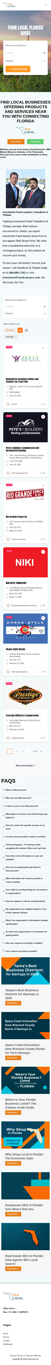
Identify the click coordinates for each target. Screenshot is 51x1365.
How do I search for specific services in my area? (25, 827)
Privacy (13, 1355)
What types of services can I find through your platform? (27, 816)
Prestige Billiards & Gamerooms (22, 715)
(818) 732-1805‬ (15, 594)
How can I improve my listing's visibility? (24, 943)
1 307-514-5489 (15, 461)
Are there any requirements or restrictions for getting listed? (26, 933)
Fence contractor (19, 539)
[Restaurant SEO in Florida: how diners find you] (25, 1185)
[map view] (26, 330)
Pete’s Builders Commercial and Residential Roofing (22, 449)
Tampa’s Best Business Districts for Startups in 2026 (22, 994)
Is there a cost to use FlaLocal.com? (22, 806)
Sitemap (37, 1355)
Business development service (24, 605)
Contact (6, 1340)
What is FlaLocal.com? (16, 790)
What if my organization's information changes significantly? (27, 922)
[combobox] (24, 61)
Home (5, 1333)
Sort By (9, 336)
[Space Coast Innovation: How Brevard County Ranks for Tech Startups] (25, 1025)
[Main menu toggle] (46, 5)
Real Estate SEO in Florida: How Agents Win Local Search (24, 1260)
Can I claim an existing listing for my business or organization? (26, 891)
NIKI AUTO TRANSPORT (16, 583)
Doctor (14, 404)
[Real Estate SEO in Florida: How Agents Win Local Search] (25, 1236)
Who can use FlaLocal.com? (18, 798)
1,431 (35, 751)
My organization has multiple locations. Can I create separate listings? (26, 911)
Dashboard (7, 1344)
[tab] (25, 790)
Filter (11, 330)
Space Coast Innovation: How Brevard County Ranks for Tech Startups (25, 1049)
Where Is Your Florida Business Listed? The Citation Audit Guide (20, 1103)
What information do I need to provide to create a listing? (24, 880)
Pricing (6, 1337)
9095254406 (14, 392)
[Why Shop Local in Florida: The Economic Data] (25, 1135)
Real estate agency (19, 672)
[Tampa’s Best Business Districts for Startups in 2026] (25, 971)
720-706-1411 (15, 660)
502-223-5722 (15, 527)
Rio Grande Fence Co (16, 516)
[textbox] (9, 61)
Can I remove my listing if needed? (21, 951)
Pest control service (20, 473)
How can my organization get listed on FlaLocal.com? (23, 869)
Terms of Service (25, 1355)
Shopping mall (17, 738)
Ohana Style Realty (15, 649)
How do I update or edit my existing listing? (25, 901)
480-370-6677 (15, 726)
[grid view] (20, 330)
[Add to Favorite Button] (43, 348)
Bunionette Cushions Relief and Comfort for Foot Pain (22, 380)
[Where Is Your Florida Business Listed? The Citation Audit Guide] (25, 1080)
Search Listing (19, 69)
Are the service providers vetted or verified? (26, 837)
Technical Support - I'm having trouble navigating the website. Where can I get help (26, 846)
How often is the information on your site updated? (24, 858)
